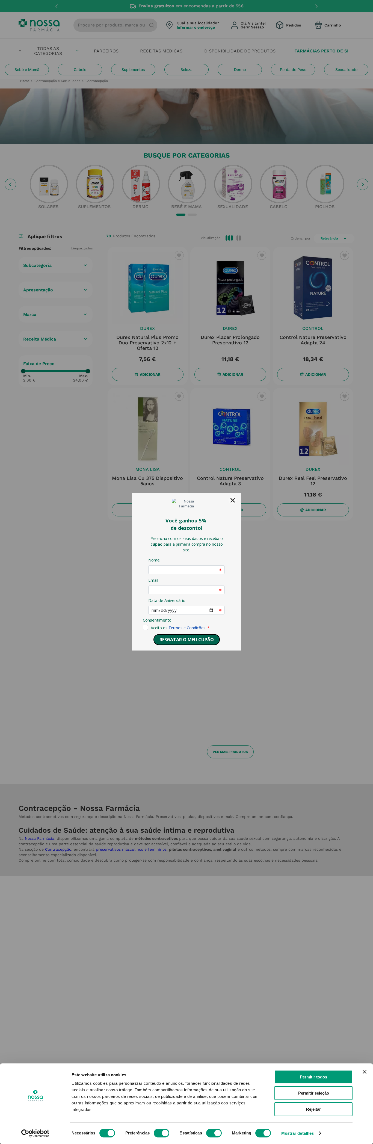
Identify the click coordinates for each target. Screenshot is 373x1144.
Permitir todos (313, 1077)
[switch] (161, 1133)
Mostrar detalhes (297, 1133)
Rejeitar (313, 1109)
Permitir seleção (313, 1093)
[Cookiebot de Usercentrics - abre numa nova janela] (35, 1133)
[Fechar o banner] (364, 1072)
